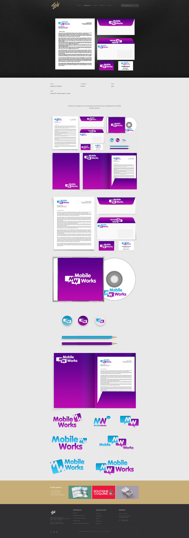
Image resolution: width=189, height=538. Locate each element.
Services (102, 5)
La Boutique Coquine (79, 518)
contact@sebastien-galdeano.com (125, 517)
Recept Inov (76, 520)
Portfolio (99, 516)
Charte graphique (57, 93)
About (95, 5)
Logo (68, 93)
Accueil (79, 5)
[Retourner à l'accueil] (55, 5)
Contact (109, 5)
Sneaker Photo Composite (81, 523)
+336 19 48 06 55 (123, 513)
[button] (138, 532)
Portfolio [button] (87, 5)
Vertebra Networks (79, 515)
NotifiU (75, 512)
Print (83, 86)
